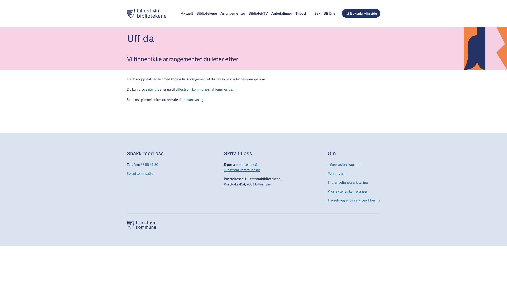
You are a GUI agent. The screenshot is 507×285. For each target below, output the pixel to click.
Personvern (337, 173)
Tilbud (300, 13)
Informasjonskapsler (344, 164)
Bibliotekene (206, 13)
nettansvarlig (192, 99)
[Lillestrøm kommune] (141, 227)
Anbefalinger (281, 13)
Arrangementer (232, 13)
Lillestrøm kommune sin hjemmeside (203, 89)
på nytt (153, 89)
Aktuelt (187, 13)
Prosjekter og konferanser (348, 191)
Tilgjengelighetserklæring (348, 182)
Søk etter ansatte (140, 173)
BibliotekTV (258, 13)
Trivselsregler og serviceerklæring (354, 200)
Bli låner (330, 13)
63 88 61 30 (149, 164)
